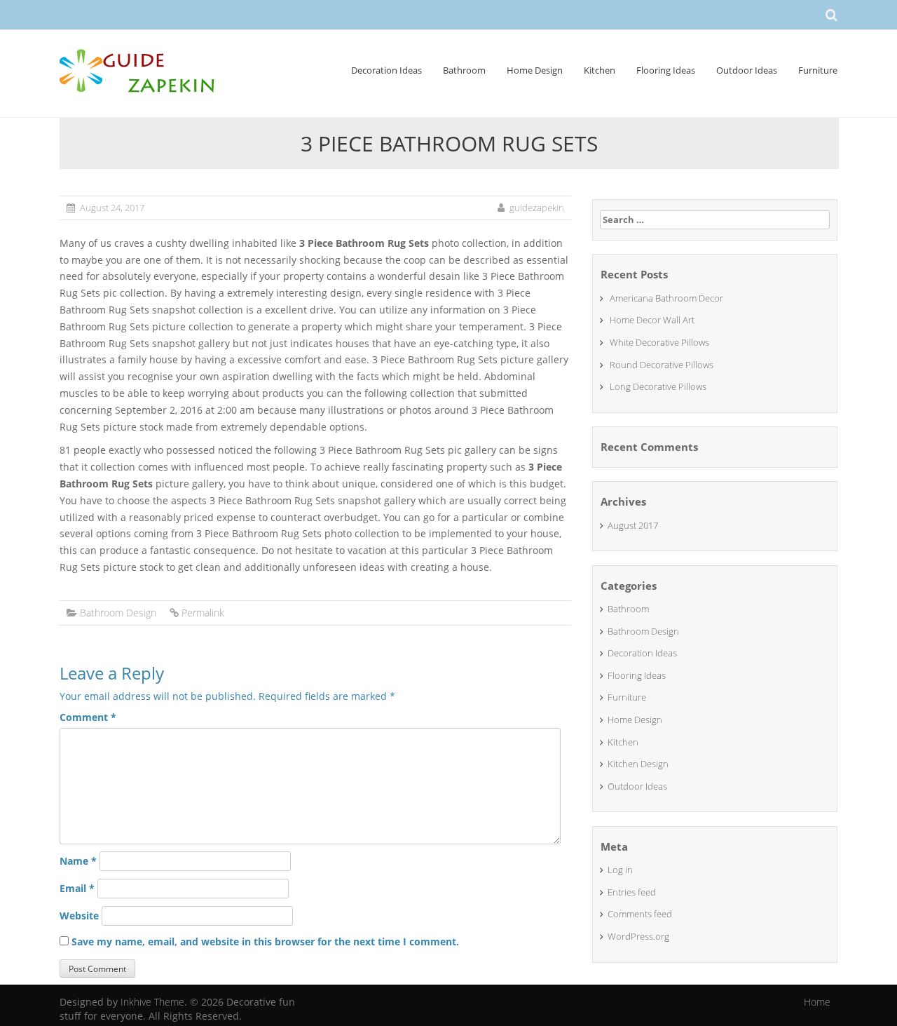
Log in (620, 869)
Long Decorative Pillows (658, 386)
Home (817, 1001)
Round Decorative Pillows (661, 364)
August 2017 (633, 525)
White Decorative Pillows (659, 342)
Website (79, 915)
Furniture (817, 70)
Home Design (535, 70)
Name (78, 861)
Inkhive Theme (152, 1001)
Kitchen (599, 70)
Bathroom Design (118, 612)
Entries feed (632, 892)
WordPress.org (638, 936)
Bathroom (464, 70)
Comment (88, 717)
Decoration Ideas (386, 70)
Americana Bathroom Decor (666, 298)
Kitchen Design (638, 763)
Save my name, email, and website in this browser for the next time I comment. (265, 941)
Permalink (203, 612)
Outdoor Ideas (746, 70)
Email (77, 888)
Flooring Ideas (665, 70)
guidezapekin (536, 207)
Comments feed (640, 913)
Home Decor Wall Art (652, 319)
